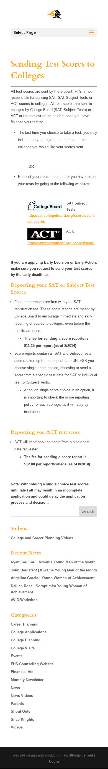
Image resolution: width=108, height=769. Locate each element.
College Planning (25, 640)
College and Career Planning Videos (42, 538)
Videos (17, 727)
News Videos (22, 696)
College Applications (29, 632)
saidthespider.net (78, 755)
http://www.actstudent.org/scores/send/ (60, 243)
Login (54, 761)
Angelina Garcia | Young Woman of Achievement (52, 578)
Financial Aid (22, 672)
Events (16, 656)
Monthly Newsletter (27, 680)
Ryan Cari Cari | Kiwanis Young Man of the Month (53, 562)
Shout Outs (20, 711)
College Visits (23, 648)
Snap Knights (22, 719)
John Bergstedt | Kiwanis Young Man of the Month (54, 570)
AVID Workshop (24, 600)
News (15, 688)
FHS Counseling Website (32, 664)
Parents (17, 704)
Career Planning (24, 624)
